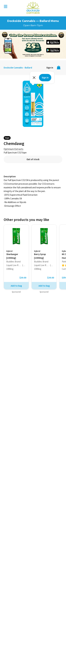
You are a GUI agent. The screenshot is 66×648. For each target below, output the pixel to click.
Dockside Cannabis (33, 8)
